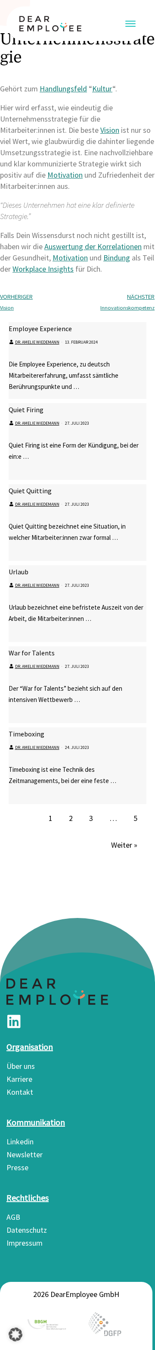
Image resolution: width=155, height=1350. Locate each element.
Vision (109, 130)
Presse (17, 1167)
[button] (15, 1334)
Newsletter (24, 1154)
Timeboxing (26, 734)
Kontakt (19, 1092)
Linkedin (20, 1141)
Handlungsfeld (63, 89)
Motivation (65, 175)
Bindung (116, 258)
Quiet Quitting (30, 490)
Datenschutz (26, 1230)
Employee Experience (40, 328)
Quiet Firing (26, 409)
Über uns (20, 1066)
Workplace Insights (43, 269)
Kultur (102, 89)
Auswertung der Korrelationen (93, 246)
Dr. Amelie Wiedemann (37, 342)
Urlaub (18, 571)
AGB (13, 1217)
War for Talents (32, 652)
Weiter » (124, 845)
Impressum (24, 1243)
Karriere (19, 1079)
